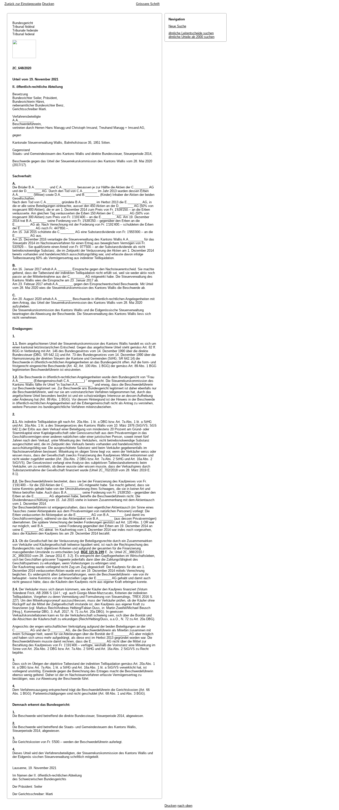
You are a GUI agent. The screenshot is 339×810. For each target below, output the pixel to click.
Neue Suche (177, 26)
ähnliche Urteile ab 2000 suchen (191, 37)
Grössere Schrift (148, 4)
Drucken (48, 4)
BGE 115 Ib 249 (92, 552)
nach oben (184, 806)
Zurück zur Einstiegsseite (22, 4)
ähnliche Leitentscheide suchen (191, 33)
